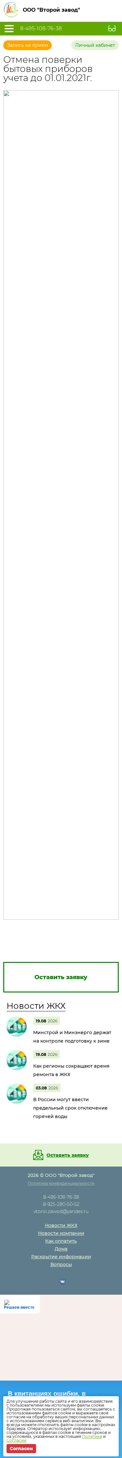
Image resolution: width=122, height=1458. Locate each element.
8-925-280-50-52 (61, 1204)
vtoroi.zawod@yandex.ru (61, 1211)
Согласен (21, 1448)
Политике (92, 1436)
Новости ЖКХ (36, 1006)
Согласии (16, 1440)
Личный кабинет (95, 45)
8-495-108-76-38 (41, 28)
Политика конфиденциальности (61, 1183)
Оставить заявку (68, 1155)
